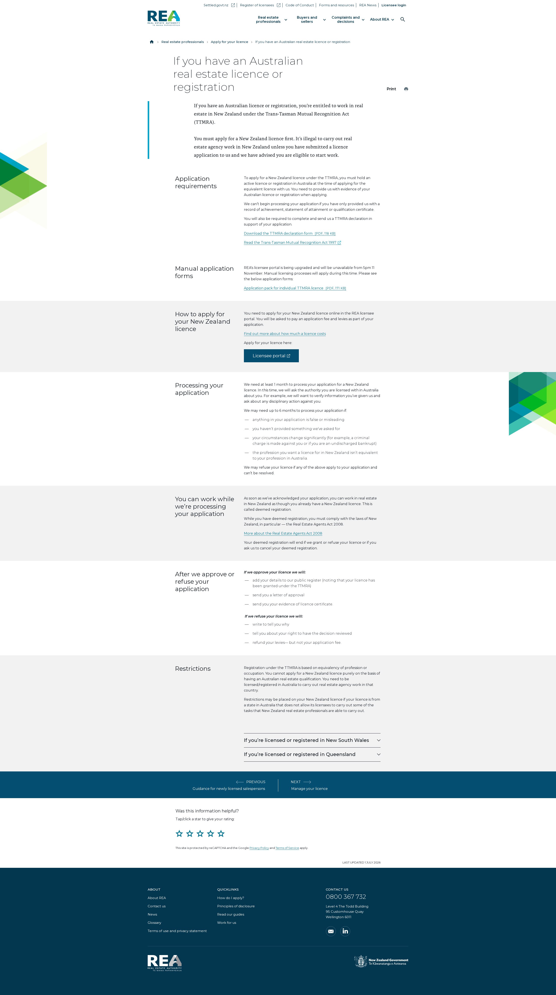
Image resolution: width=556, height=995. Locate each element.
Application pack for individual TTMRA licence (295, 288)
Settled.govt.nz (219, 5)
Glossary (154, 923)
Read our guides (230, 914)
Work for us (226, 923)
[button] (312, 740)
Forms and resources (336, 5)
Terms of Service (287, 848)
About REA (157, 898)
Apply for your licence (229, 42)
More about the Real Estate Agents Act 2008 (283, 533)
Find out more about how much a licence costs (285, 334)
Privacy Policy (259, 848)
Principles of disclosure (236, 906)
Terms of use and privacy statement (177, 931)
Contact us (156, 906)
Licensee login (394, 5)
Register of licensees (260, 5)
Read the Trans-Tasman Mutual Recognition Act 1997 (292, 243)
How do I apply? (230, 898)
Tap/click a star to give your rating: (205, 819)
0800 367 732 (346, 896)
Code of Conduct (300, 5)
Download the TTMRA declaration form (290, 233)
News (152, 914)
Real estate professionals (182, 42)
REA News (367, 5)
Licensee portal (276, 357)
